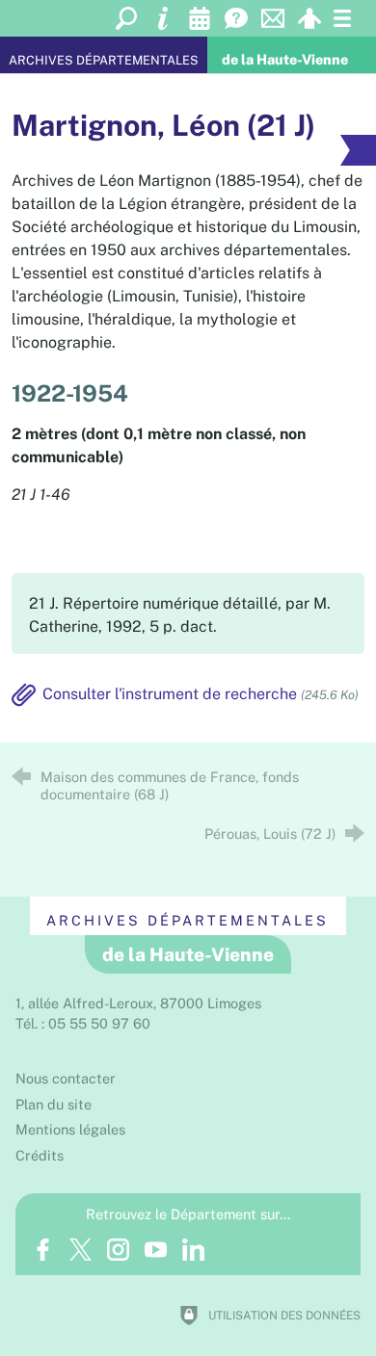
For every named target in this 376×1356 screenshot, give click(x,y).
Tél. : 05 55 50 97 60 (82, 1023)
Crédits (39, 1155)
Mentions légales (70, 1129)
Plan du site (53, 1104)
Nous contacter (65, 1078)
